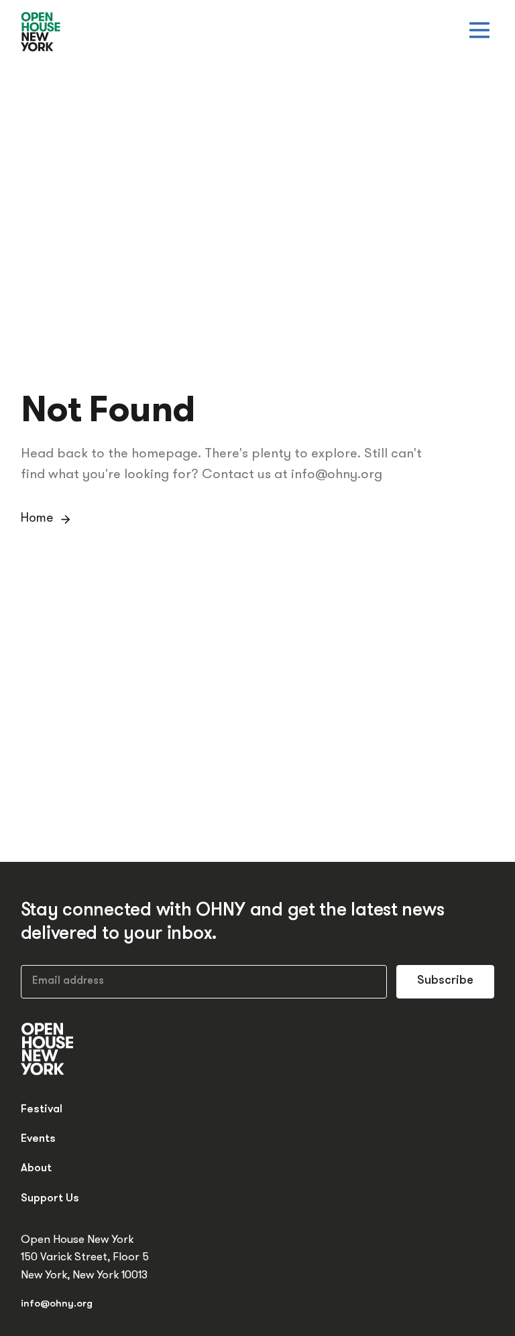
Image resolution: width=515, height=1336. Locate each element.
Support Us (50, 1198)
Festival (41, 1109)
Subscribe (445, 981)
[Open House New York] (41, 32)
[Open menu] (479, 30)
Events (38, 1138)
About (36, 1168)
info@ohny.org (57, 1304)
